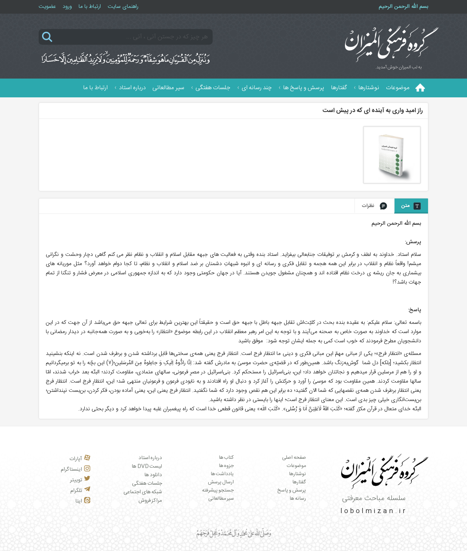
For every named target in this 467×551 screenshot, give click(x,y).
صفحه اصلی (294, 458)
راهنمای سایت (123, 6)
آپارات (75, 459)
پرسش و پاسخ (291, 490)
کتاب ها (226, 458)
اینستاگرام (71, 469)
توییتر (76, 480)
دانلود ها (153, 475)
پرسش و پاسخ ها (303, 88)
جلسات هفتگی (213, 88)
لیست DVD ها (147, 466)
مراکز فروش (150, 500)
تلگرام (76, 490)
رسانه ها (298, 499)
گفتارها (339, 88)
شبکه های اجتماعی (142, 492)
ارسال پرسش (221, 482)
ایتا (78, 501)
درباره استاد (132, 88)
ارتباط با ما (90, 6)
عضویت (47, 6)
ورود (67, 6)
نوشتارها (368, 88)
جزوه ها (226, 466)
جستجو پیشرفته (218, 490)
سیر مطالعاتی (168, 88)
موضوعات (398, 88)
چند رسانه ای (257, 88)
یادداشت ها (222, 474)
